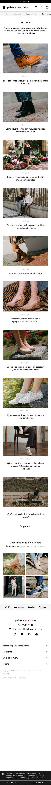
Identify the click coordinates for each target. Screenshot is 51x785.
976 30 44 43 (27, 2)
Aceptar (38, 782)
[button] (14, 564)
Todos (5, 14)
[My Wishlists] (42, 7)
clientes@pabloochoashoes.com (27, 629)
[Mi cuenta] (36, 7)
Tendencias (17, 14)
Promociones (31, 14)
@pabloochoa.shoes (32, 546)
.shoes (17, 7)
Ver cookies (12, 782)
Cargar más (25, 526)
